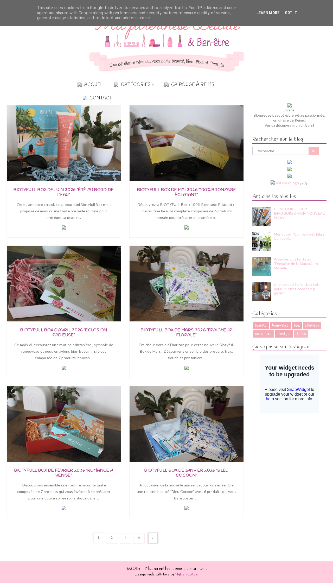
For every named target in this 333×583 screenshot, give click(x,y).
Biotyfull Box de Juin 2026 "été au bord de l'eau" (64, 192)
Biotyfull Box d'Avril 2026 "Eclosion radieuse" (63, 333)
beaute (261, 325)
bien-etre (280, 325)
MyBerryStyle (186, 574)
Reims (301, 334)
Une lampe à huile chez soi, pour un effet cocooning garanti (296, 288)
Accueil (94, 85)
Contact (100, 98)
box (297, 325)
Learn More (268, 13)
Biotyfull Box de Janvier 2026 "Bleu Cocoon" (186, 473)
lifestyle (284, 334)
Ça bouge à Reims (192, 85)
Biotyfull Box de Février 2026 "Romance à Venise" (63, 473)
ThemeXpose (315, 580)
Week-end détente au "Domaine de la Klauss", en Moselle (296, 263)
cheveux (312, 325)
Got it (291, 13)
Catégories (136, 85)
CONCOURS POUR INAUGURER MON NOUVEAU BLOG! (299, 213)
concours (263, 334)
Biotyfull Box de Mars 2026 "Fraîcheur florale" (187, 333)
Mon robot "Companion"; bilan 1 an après (299, 236)
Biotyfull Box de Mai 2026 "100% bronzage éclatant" (186, 192)
